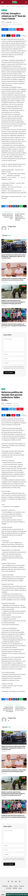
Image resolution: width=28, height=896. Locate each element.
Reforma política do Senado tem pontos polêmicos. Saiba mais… (7, 216)
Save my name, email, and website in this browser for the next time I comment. (14, 367)
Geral (3, 389)
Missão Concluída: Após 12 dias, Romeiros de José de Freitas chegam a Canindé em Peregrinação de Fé (13, 302)
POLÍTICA (21, 886)
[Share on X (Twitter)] (12, 29)
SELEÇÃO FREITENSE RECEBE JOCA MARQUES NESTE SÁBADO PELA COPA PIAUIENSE (20, 217)
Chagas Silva (9, 22)
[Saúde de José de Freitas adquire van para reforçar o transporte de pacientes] (14, 315)
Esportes (4, 10)
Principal (5, 886)
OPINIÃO (15, 888)
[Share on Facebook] (5, 29)
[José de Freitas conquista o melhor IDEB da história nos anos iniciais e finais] (14, 270)
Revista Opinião (22, 891)
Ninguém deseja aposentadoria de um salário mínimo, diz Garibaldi (8, 709)
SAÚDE (20, 888)
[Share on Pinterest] (19, 29)
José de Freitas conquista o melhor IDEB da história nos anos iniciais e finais (13, 279)
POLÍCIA (16, 886)
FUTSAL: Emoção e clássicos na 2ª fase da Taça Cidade (20, 708)
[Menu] (2, 2)
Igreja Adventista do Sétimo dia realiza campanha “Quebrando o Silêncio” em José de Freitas (13, 256)
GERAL (10, 886)
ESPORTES (8, 888)
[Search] (26, 2)
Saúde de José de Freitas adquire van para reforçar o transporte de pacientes (13, 324)
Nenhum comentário (17, 24)
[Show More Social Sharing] (25, 29)
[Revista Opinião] (14, 2)
